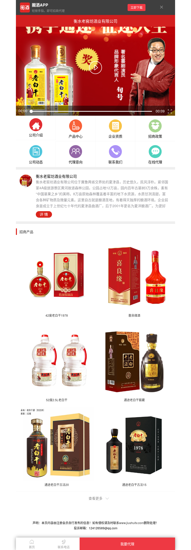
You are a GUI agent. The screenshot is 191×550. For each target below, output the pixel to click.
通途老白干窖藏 (134, 400)
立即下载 (137, 7)
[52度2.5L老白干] (57, 359)
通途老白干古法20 (57, 484)
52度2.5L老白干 (56, 400)
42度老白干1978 (57, 315)
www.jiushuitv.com (131, 523)
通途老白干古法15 (134, 484)
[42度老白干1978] (57, 274)
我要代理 (127, 543)
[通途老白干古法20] (57, 444)
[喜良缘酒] (134, 274)
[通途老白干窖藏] (134, 359)
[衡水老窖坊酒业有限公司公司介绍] (35, 125)
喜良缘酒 (134, 315)
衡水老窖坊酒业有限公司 (95, 21)
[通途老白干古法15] (134, 444)
